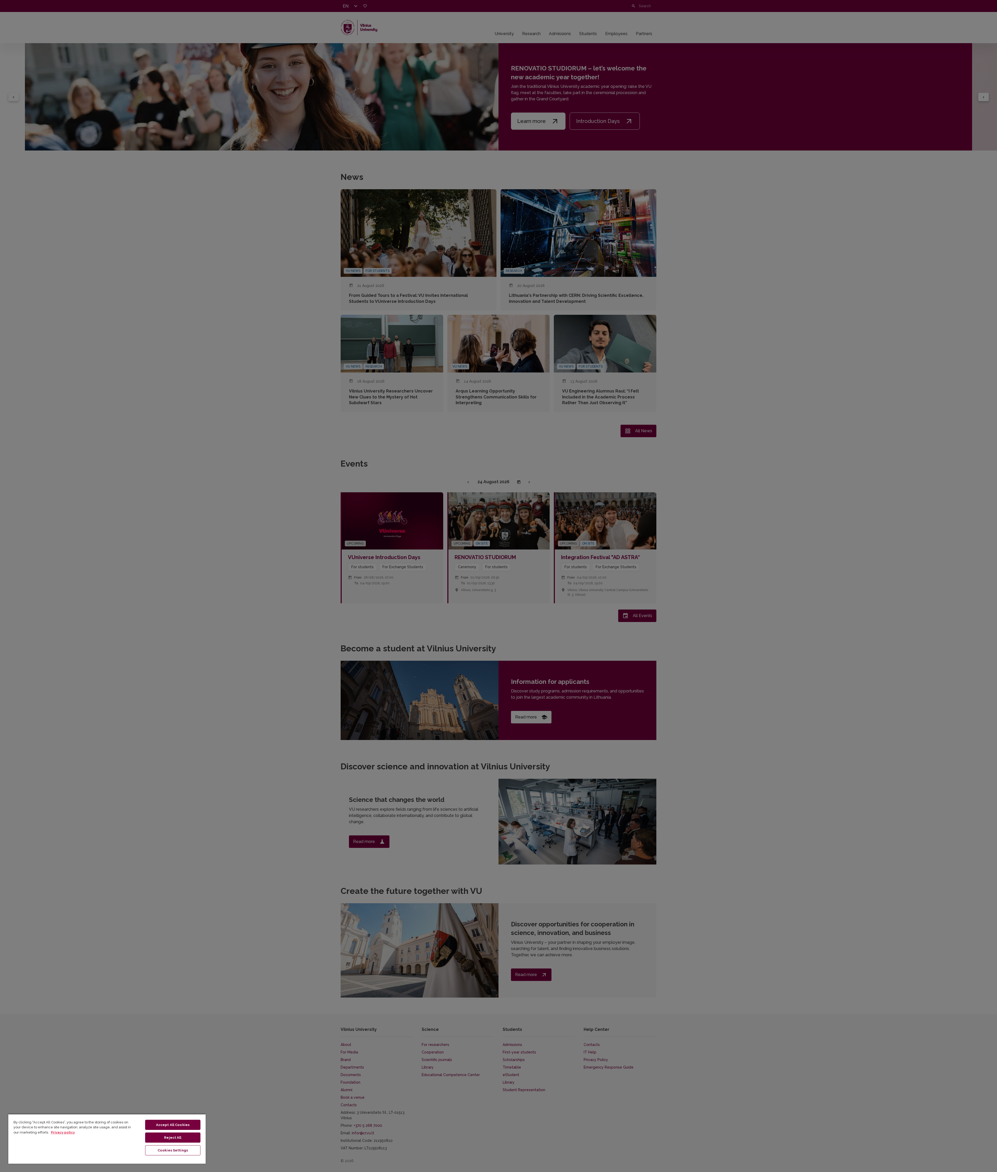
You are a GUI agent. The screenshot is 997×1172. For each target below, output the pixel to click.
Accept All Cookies (173, 1125)
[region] (107, 1139)
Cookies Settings (173, 1150)
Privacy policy (63, 1132)
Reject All (172, 1138)
